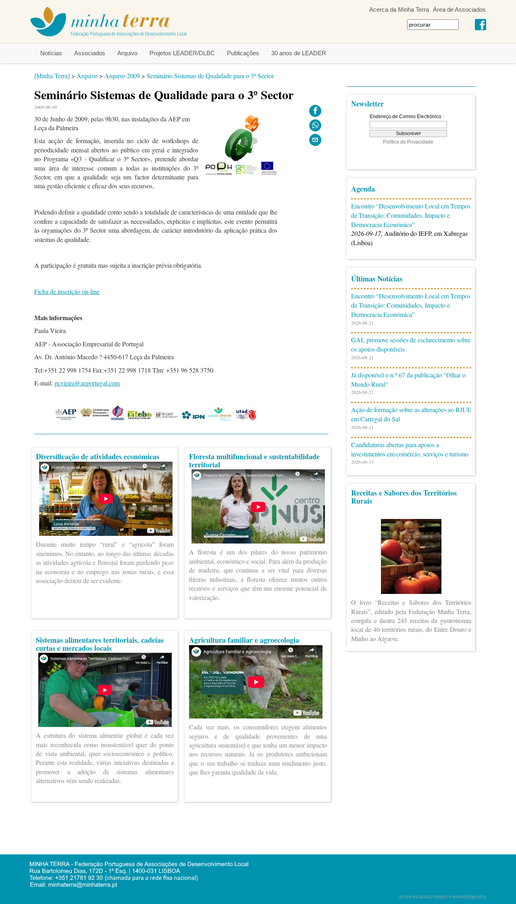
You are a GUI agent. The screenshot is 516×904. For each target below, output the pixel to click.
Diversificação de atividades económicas (97, 456)
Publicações (243, 53)
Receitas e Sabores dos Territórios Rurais (404, 496)
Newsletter (367, 103)
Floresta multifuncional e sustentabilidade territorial (254, 460)
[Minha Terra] (52, 75)
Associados (89, 53)
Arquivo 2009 (122, 75)
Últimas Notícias (376, 278)
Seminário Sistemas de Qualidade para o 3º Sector (210, 75)
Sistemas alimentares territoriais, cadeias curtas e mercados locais (100, 644)
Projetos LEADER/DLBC (182, 53)
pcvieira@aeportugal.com (87, 383)
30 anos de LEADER (298, 53)
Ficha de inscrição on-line (67, 291)
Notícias (51, 53)
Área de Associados (459, 9)
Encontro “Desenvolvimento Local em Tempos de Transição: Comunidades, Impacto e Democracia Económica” (410, 215)
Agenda (363, 188)
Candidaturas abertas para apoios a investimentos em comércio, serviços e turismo (409, 449)
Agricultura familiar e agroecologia (244, 640)
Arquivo (127, 53)
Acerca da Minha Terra (399, 9)
